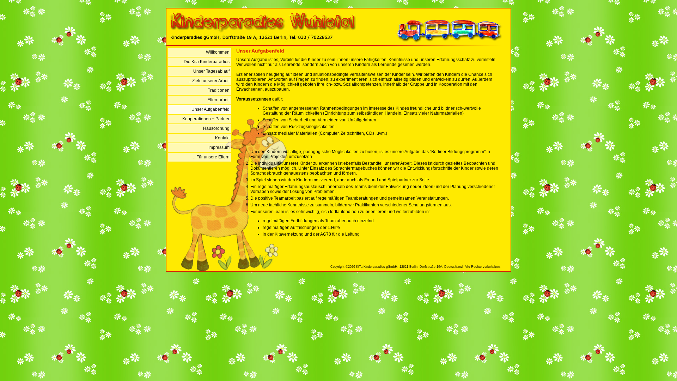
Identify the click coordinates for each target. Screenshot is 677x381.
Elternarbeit (218, 99)
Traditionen (219, 90)
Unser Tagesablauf (211, 71)
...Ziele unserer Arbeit (209, 80)
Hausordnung (216, 128)
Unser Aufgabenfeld (210, 109)
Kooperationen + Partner (206, 118)
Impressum (219, 147)
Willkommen (218, 52)
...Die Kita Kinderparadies (205, 61)
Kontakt (222, 137)
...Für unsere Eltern (211, 157)
